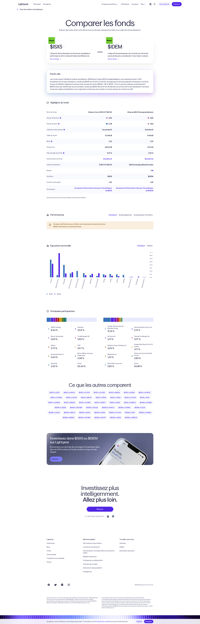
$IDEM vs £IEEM (60, 408)
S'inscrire (176, 4)
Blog (48, 547)
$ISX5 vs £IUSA (71, 398)
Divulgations (87, 572)
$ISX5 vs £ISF (144, 398)
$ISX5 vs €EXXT (100, 403)
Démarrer (100, 509)
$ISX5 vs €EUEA (69, 393)
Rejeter (139, 621)
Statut (49, 562)
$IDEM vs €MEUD (131, 418)
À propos (135, 4)
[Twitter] (55, 585)
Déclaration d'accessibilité (92, 568)
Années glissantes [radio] (125, 215)
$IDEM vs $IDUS (69, 413)
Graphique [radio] (141, 246)
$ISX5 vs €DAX (115, 398)
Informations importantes (92, 543)
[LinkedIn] (62, 585)
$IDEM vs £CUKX (115, 413)
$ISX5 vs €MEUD (130, 403)
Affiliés (121, 547)
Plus (142, 4)
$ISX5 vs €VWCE (144, 393)
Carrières (122, 543)
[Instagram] (69, 585)
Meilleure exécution (90, 557)
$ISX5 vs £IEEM (129, 393)
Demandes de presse (126, 551)
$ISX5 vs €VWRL (56, 398)
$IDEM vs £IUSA (54, 413)
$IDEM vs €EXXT (100, 418)
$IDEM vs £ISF (130, 413)
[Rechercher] (154, 4)
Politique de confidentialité (92, 560)
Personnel (37, 4)
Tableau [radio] (149, 246)
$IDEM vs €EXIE (115, 418)
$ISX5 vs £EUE (55, 393)
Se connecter (164, 4)
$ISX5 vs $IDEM (114, 393)
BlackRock (107, 159)
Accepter (148, 621)
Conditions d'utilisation (91, 547)
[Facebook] (49, 585)
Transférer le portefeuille (55, 558)
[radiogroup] (130, 215)
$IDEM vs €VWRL (124, 408)
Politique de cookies (90, 564)
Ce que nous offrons (109, 4)
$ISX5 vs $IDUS (86, 398)
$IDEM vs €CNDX (84, 418)
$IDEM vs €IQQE (92, 408)
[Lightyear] (23, 4)
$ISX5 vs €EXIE (115, 403)
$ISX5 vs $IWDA (69, 403)
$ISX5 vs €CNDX (85, 403)
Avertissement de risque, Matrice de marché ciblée (98, 552)
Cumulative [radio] (113, 215)
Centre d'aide (51, 554)
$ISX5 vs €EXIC (101, 398)
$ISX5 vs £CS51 (84, 393)
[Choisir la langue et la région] (150, 4)
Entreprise (47, 4)
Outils (49, 551)
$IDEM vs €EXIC (84, 413)
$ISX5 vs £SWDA (54, 403)
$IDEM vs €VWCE (108, 408)
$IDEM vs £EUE (140, 408)
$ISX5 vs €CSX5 (99, 393)
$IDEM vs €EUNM (76, 408)
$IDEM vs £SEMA (146, 403)
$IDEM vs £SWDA (145, 413)
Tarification (125, 4)
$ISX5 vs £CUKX (130, 398)
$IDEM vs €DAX (99, 413)
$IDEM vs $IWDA (68, 418)
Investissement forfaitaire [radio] (143, 215)
